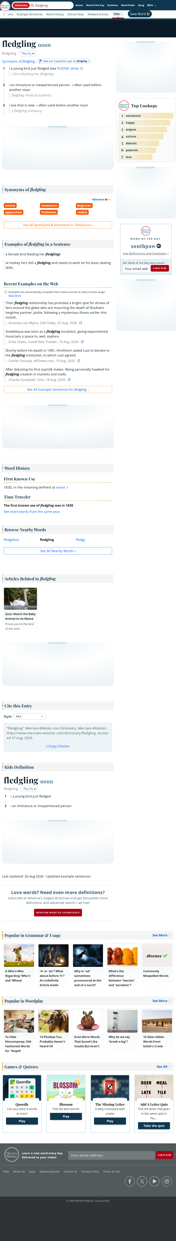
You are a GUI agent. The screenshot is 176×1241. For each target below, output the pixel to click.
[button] (152, 5)
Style (8, 716)
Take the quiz (154, 1126)
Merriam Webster (12, 1154)
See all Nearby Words (56, 551)
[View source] (81, 323)
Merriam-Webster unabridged (58, 912)
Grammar (112, 5)
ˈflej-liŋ (26, 53)
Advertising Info (50, 1171)
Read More (14, 295)
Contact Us (71, 1171)
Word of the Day (95, 5)
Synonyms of (18, 61)
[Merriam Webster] (145, 231)
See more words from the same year (32, 511)
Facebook (130, 1181)
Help (6, 1171)
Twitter (142, 1181)
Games (79, 5)
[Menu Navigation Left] (4, 14)
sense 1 (62, 487)
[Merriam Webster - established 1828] (5, 4)
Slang (141, 5)
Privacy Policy (90, 1171)
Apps (32, 1171)
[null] (159, 246)
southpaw (143, 245)
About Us (19, 1171)
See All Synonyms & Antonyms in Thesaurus (57, 225)
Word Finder (128, 5)
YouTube (154, 1181)
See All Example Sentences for (57, 389)
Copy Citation (59, 746)
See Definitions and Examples (144, 253)
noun (44, 44)
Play (22, 1121)
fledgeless (11, 539)
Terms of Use (111, 1171)
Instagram (167, 1181)
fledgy (80, 539)
